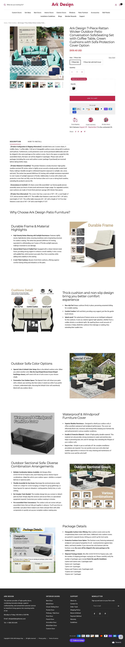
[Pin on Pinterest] (78, 131)
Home (5, 23)
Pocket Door (50, 610)
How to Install (35, 142)
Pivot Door (49, 616)
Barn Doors (37, 13)
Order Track (74, 607)
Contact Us (74, 604)
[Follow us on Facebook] (94, 613)
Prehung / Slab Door (52, 613)
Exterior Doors (61, 13)
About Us (73, 600)
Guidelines (73, 622)
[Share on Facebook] (75, 131)
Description (15, 142)
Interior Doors (49, 13)
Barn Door (49, 600)
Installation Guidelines (48, 16)
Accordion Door (51, 622)
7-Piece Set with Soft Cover (92, 62)
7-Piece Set (75, 62)
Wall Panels (106, 13)
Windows (72, 13)
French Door (50, 619)
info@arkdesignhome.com (17, 619)
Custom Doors (17, 13)
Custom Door (50, 628)
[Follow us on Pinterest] (105, 613)
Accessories (95, 13)
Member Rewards (70, 16)
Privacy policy (42, 638)
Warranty (73, 619)
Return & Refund (75, 613)
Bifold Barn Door (51, 625)
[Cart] (120, 5)
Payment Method (75, 616)
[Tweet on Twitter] (81, 131)
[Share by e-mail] (84, 131)
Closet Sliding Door (52, 607)
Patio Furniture (83, 13)
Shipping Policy (75, 610)
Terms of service (53, 638)
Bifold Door (50, 604)
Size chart (112, 58)
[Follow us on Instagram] (100, 613)
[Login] (116, 5)
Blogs (60, 16)
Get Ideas (28, 13)
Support (82, 16)
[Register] (118, 606)
